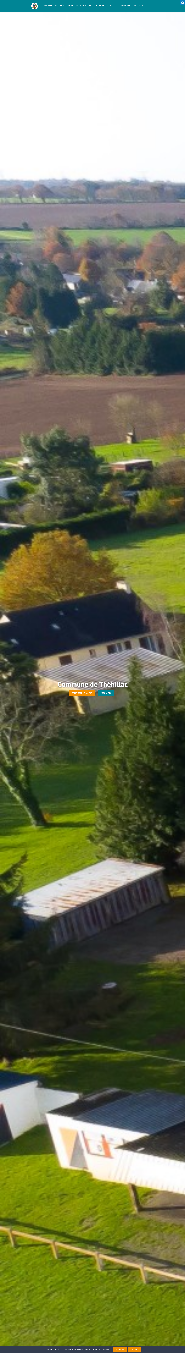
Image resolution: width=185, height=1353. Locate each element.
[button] (146, 6)
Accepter (120, 1349)
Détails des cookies (104, 1349)
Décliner (134, 1349)
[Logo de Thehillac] (34, 3)
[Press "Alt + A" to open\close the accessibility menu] (182, 2)
